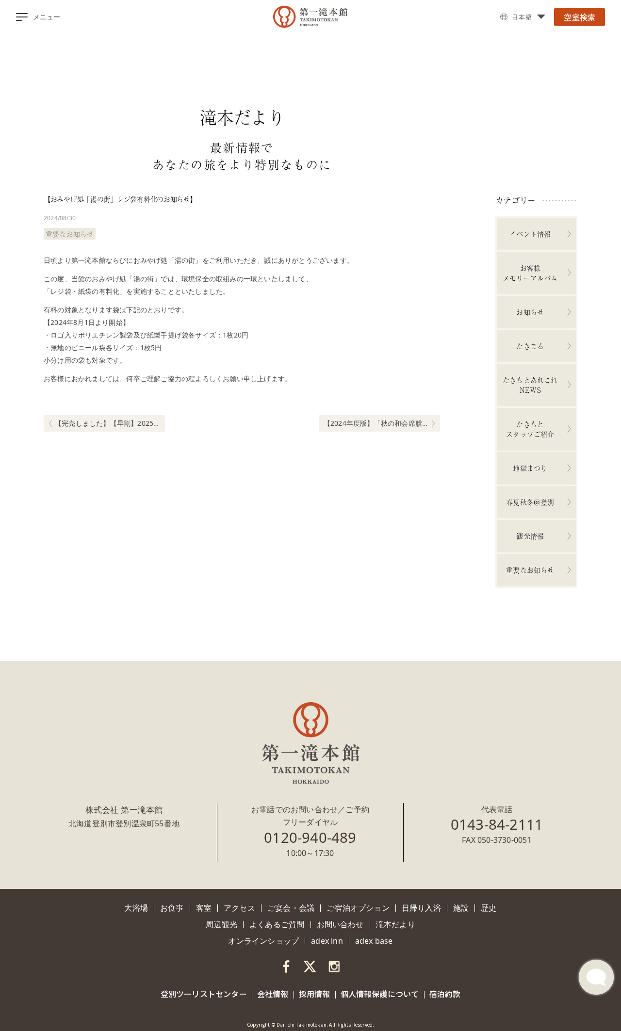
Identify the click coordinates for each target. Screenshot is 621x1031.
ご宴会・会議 (290, 907)
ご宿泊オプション (358, 907)
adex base (374, 940)
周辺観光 (221, 924)
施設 (461, 907)
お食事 (172, 907)
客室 (204, 907)
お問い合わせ (340, 924)
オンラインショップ (263, 940)
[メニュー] (22, 17)
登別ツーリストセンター (204, 993)
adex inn (327, 940)
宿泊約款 (445, 993)
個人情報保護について (380, 993)
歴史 (488, 907)
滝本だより (395, 924)
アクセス (239, 907)
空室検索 (579, 17)
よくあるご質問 (276, 924)
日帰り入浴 (421, 907)
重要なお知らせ (70, 234)
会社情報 (273, 993)
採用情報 (314, 993)
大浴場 (136, 907)
